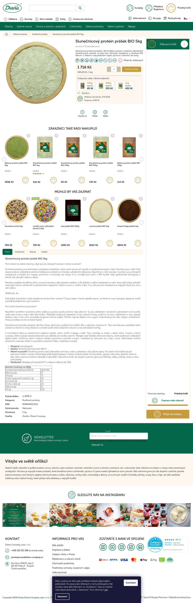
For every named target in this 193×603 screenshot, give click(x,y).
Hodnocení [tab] (19, 252)
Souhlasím (131, 582)
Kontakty (139, 8)
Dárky (63, 19)
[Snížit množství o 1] (109, 69)
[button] (17, 180)
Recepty (157, 18)
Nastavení (62, 596)
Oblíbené (12, 19)
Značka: (33, 416)
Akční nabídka (46, 19)
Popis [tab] (7, 252)
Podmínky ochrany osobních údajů (71, 567)
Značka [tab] (44, 252)
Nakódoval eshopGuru (180, 597)
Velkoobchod (139, 18)
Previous (4, 159)
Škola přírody (174, 18)
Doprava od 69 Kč (91, 100)
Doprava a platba (61, 549)
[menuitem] (9, 26)
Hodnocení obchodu (83, 19)
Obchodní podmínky (63, 563)
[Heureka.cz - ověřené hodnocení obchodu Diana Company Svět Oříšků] (168, 544)
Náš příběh (58, 545)
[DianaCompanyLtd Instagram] (72, 495)
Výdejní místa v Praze (63, 554)
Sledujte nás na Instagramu (101, 495)
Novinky (28, 19)
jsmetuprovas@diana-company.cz (27, 557)
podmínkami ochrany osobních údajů (130, 441)
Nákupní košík (168, 44)
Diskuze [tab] (33, 252)
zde (106, 590)
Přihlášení (158, 6)
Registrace (159, 9)
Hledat (80, 8)
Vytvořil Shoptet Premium (155, 597)
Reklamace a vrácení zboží (66, 558)
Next (141, 159)
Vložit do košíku (131, 69)
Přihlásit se (97, 445)
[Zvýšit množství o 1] (119, 69)
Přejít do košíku (172, 414)
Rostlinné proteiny (31, 400)
